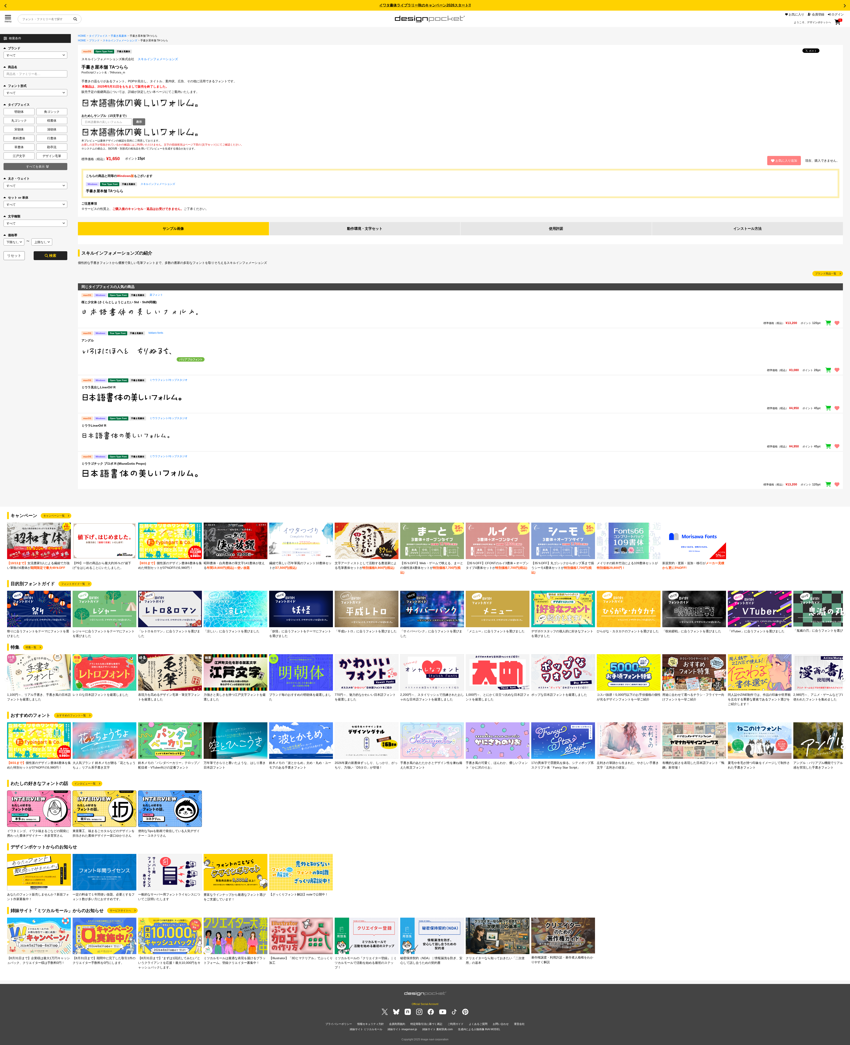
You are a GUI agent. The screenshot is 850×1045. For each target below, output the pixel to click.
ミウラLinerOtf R (93, 425)
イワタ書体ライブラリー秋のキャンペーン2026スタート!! (425, 5)
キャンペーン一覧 (54, 515)
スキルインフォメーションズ (120, 40)
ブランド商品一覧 (825, 273)
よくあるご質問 (478, 1024)
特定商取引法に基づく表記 (426, 1024)
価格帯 (12, 235)
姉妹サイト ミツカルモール (366, 1029)
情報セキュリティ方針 (370, 1024)
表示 (139, 121)
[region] (460, 132)
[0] (837, 23)
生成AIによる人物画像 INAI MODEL (479, 1029)
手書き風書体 (119, 36)
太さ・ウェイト (19, 178)
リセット (14, 255)
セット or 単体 (18, 197)
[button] (5, 5)
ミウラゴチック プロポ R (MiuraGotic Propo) (113, 463)
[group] (39, 546)
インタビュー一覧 (85, 783)
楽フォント (156, 294)
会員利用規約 (397, 1024)
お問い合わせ (501, 1024)
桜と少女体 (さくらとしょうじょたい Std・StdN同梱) (119, 302)
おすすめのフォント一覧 (71, 715)
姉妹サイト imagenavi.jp (402, 1029)
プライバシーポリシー (338, 1024)
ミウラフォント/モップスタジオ (168, 380)
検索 (52, 255)
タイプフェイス (98, 36)
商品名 (12, 67)
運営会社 (519, 1024)
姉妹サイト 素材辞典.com (437, 1029)
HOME (82, 36)
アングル (87, 340)
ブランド (14, 48)
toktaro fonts (156, 332)
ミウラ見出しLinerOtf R (98, 387)
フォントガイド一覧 (73, 583)
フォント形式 (17, 86)
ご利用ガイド (456, 1024)
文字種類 (14, 216)
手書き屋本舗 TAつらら (104, 191)
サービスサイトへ (120, 910)
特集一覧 (31, 647)
